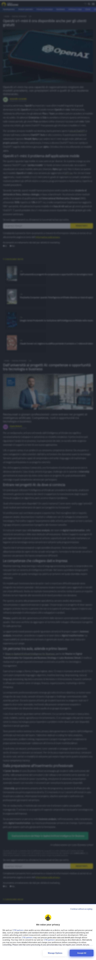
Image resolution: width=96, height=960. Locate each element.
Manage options (55, 953)
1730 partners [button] (18, 930)
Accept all (81, 953)
